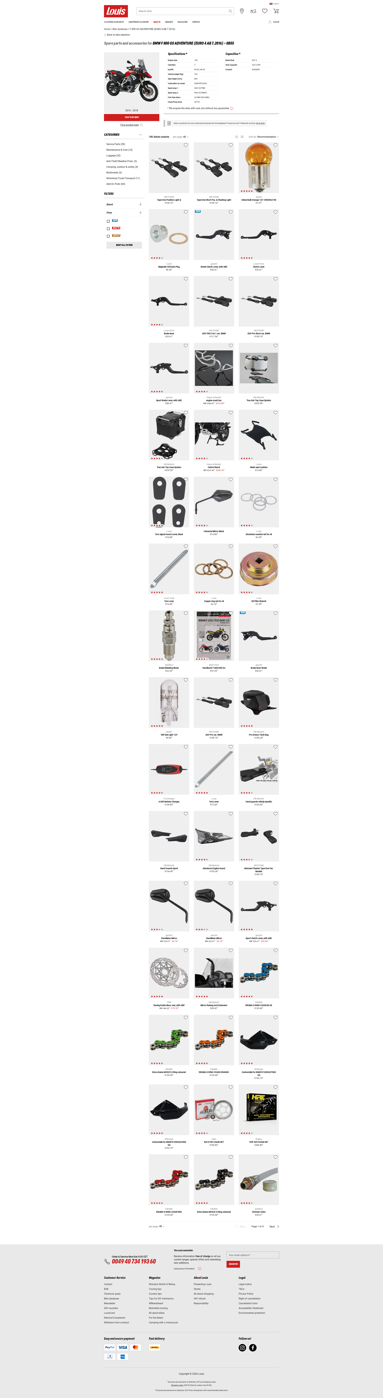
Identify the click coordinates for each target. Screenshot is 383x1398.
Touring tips (155, 1289)
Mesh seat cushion (259, 467)
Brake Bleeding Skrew (169, 668)
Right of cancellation (249, 1298)
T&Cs (241, 1289)
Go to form (260, 123)
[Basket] (276, 11)
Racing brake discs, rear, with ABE (169, 1005)
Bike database (111, 1298)
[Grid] (236, 136)
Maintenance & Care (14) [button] (119, 149)
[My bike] (253, 11)
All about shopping (204, 1293)
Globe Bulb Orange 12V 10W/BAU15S (258, 200)
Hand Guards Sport (169, 868)
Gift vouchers (111, 1308)
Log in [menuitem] (276, 22)
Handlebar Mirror (169, 938)
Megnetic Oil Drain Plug (169, 267)
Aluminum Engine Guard (214, 868)
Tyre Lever (169, 601)
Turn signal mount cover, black (169, 534)
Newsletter (109, 1303)
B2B (106, 1289)
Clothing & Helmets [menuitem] (114, 22)
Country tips (155, 1293)
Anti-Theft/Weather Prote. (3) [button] (121, 161)
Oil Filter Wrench (258, 601)
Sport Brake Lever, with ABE (169, 400)
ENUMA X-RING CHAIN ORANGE (214, 1072)
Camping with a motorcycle (163, 1322)
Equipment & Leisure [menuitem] (139, 22)
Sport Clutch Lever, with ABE (259, 938)
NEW (115, 220)
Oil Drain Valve (258, 1212)
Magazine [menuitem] (182, 22)
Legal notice (245, 1284)
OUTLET (116, 235)
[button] (274, 4)
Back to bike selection (118, 34)
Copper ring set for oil (214, 601)
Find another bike (129, 125)
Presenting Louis (202, 1284)
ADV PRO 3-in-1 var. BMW (214, 333)
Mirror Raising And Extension (213, 1005)
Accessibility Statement (251, 1308)
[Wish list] (265, 11)
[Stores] (242, 11)
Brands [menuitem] (169, 22)
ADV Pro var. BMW (213, 735)
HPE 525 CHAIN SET (258, 1142)
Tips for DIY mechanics (161, 1298)
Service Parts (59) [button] (115, 144)
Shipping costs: (177, 1385)
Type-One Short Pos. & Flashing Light (214, 200)
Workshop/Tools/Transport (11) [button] (123, 178)
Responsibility (201, 1303)
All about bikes (156, 1313)
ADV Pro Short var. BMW (258, 333)
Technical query (112, 1293)
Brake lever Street (259, 668)
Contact (108, 1284)
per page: (178, 136)
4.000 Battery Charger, (169, 801)
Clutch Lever (259, 267)
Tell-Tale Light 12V (169, 735)
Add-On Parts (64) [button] (115, 184)
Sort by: (253, 136)
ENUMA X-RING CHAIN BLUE (258, 1005)
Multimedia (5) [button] (114, 172)
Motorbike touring (158, 1308)
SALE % (116, 228)
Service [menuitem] (196, 22)
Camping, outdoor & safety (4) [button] (122, 166)
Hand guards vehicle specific (259, 801)
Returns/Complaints (114, 1317)
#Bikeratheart (156, 1303)
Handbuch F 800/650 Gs (213, 668)
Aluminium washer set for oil (259, 534)
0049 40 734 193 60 (134, 1261)
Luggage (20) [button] (113, 155)
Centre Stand (214, 467)
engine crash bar (214, 400)
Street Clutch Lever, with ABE (214, 267)
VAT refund (199, 1298)
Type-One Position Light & (169, 200)
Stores (197, 1289)
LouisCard (109, 1313)
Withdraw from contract (116, 1322)
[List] (242, 137)
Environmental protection (252, 1313)
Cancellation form (248, 1303)
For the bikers (156, 1317)
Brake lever (169, 333)
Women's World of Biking (162, 1284)
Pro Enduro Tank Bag (259, 735)
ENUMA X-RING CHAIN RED (169, 1212)
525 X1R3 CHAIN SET (214, 1142)
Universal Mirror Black (214, 531)
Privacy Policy (246, 1293)
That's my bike (132, 117)
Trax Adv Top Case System (259, 400)
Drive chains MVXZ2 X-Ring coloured (169, 1072)
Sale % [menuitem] (156, 22)
